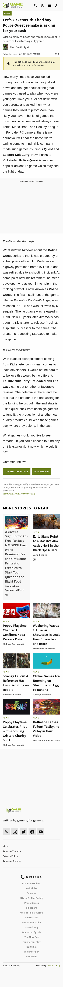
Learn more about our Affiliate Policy (19, 493)
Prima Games (31, 902)
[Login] (56, 5)
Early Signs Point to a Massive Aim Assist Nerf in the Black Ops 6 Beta (46, 543)
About (6, 846)
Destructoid (31, 917)
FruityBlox (31, 946)
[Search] (35, 5)
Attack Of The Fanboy (31, 898)
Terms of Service (12, 851)
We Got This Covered (31, 912)
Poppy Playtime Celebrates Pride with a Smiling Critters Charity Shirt (15, 731)
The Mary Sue (31, 937)
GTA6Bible (31, 956)
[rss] (6, 831)
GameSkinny (31, 927)
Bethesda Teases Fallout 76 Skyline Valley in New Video (46, 729)
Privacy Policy (10, 856)
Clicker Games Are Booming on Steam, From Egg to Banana (46, 683)
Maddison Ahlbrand (44, 648)
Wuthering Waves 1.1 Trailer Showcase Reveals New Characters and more (46, 634)
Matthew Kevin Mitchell (46, 740)
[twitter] (23, 831)
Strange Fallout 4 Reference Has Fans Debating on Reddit (16, 683)
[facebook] (32, 831)
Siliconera (31, 907)
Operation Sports (31, 932)
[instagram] (14, 831)
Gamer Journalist (31, 922)
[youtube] (40, 831)
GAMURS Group (53, 965)
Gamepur (32, 893)
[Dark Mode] (42, 5)
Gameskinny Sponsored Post (14, 588)
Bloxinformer (31, 951)
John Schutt (40, 554)
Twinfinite (31, 888)
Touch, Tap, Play (31, 941)
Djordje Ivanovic (42, 694)
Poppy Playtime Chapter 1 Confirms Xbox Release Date (15, 632)
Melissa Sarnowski (13, 644)
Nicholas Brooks (12, 694)
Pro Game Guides (31, 883)
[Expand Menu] (49, 5)
